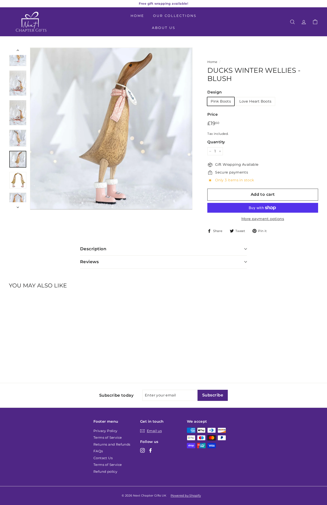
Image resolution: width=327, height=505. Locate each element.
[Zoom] (111, 129)
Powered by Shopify (186, 495)
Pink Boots (221, 101)
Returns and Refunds (111, 444)
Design (214, 92)
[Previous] (18, 51)
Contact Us (103, 458)
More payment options (262, 219)
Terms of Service (107, 437)
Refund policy (105, 471)
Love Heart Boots (255, 101)
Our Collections (174, 16)
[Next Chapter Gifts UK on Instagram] (142, 450)
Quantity (216, 142)
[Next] (18, 206)
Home (137, 16)
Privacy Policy (105, 431)
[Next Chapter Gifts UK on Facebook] (150, 450)
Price (212, 114)
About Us (163, 28)
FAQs (98, 451)
